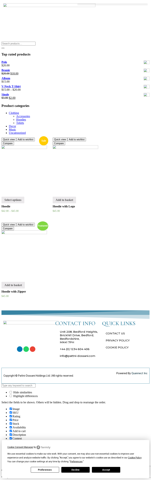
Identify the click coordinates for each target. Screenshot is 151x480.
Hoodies (21, 119)
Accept (106, 470)
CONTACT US (115, 333)
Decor (12, 126)
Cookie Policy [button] (134, 457)
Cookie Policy (117, 347)
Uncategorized (17, 132)
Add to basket (64, 199)
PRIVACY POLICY (118, 340)
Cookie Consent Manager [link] (20, 447)
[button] (112, 4)
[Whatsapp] (26, 349)
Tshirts (20, 122)
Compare (8, 143)
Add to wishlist (25, 139)
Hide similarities (22, 392)
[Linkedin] (19, 349)
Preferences (45, 470)
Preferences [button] (76, 461)
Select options (12, 199)
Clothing (14, 112)
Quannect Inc (139, 373)
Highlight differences (25, 396)
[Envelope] (32, 349)
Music (12, 129)
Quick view (9, 139)
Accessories (23, 116)
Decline (75, 470)
